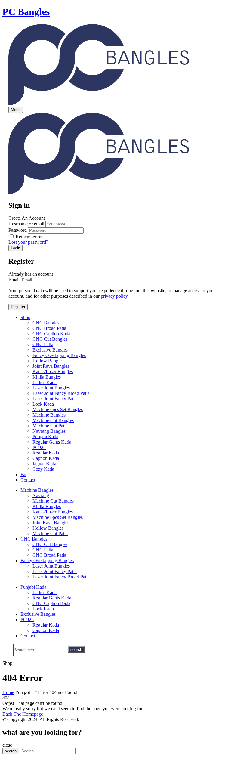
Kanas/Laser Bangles (52, 371)
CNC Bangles (45, 322)
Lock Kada (43, 404)
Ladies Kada (44, 382)
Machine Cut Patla (50, 425)
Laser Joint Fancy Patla (54, 398)
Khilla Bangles (46, 377)
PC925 (39, 447)
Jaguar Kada (44, 463)
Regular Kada (45, 452)
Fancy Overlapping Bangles (59, 355)
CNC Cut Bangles (49, 339)
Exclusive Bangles (50, 349)
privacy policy (114, 296)
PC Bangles (26, 11)
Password (17, 230)
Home (8, 692)
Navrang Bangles (49, 431)
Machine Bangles (49, 414)
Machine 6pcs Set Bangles (57, 409)
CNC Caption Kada (51, 333)
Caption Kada (45, 458)
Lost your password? (28, 242)
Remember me (29, 236)
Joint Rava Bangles (50, 366)
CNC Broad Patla (49, 328)
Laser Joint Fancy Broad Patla (61, 393)
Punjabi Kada (45, 436)
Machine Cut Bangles (53, 420)
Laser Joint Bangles (51, 387)
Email (14, 279)
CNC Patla (42, 344)
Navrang (40, 495)
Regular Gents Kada (51, 442)
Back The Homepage (22, 714)
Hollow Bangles (47, 360)
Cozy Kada (43, 469)
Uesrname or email (26, 223)
